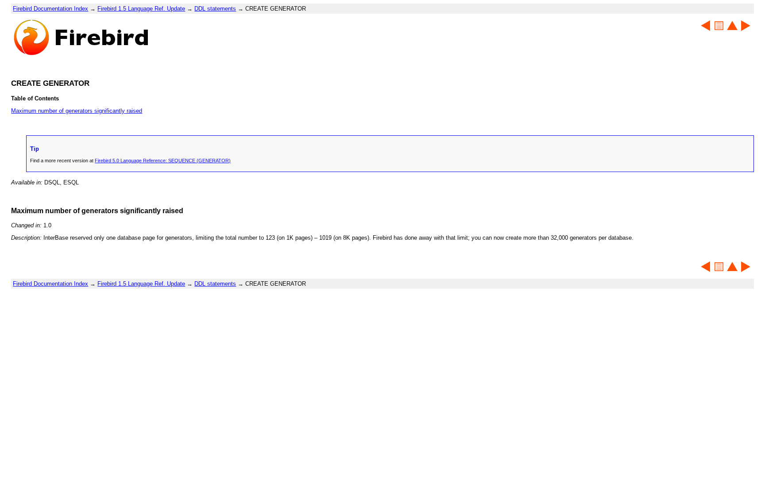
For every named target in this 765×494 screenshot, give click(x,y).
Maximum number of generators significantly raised (76, 110)
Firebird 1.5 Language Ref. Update (141, 8)
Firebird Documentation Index (50, 8)
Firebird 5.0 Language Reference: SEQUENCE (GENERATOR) (163, 160)
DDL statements (215, 8)
